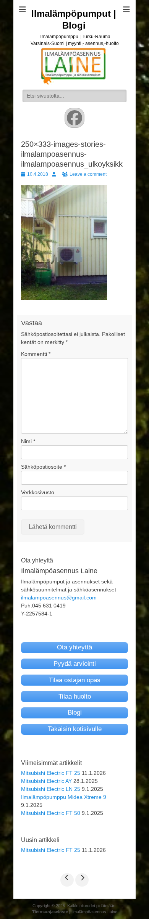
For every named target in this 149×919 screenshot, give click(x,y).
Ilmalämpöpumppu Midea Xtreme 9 (63, 797)
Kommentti (35, 354)
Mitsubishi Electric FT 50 (50, 813)
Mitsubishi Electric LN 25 (50, 789)
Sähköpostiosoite (43, 467)
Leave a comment (88, 174)
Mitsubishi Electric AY (46, 781)
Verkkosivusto (37, 492)
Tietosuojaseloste (50, 911)
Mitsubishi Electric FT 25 (50, 773)
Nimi (28, 441)
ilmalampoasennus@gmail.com (59, 597)
